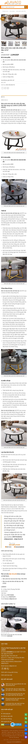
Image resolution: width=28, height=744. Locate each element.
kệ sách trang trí (7, 734)
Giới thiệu (6, 739)
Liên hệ (22, 739)
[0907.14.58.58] (26, 714)
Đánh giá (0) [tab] (4, 100)
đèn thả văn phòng (14, 737)
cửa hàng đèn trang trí (10, 735)
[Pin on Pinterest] (8, 88)
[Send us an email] (5, 668)
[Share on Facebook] (2, 88)
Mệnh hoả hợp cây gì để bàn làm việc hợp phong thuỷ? (16, 684)
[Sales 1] (26, 726)
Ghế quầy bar (4, 730)
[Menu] (2, 2)
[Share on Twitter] (5, 88)
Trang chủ (5, 11)
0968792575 (12, 597)
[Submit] (25, 7)
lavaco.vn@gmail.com (11, 599)
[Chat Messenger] (26, 737)
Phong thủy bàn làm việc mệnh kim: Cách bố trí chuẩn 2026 (15, 699)
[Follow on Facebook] (2, 668)
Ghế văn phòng (14, 730)
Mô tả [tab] (2, 97)
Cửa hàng (12, 11)
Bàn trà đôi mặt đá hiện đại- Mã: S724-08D (11, 634)
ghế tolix (4, 732)
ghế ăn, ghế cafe (12, 732)
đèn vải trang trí (17, 734)
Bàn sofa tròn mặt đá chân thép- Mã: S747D (15, 579)
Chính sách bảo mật (6, 675)
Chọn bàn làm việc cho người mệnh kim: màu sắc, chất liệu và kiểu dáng (15, 689)
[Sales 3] (26, 733)
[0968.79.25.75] (26, 722)
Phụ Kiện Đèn (21, 735)
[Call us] (8, 668)
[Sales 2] (26, 730)
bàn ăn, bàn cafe (22, 732)
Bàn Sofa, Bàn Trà (21, 11)
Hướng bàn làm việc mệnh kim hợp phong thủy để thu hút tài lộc (15, 704)
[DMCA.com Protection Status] (5, 724)
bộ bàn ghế (22, 730)
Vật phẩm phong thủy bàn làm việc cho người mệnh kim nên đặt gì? (15, 694)
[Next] (24, 27)
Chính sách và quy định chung (9, 672)
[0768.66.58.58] (26, 718)
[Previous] (3, 27)
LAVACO (15, 105)
